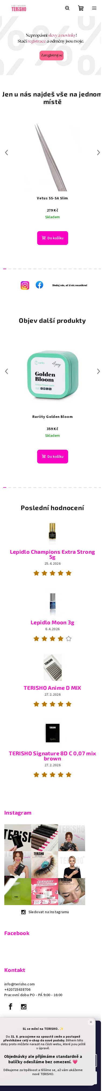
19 (100, 487)
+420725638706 (17, 989)
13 (70, 487)
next (98, 152)
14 (75, 487)
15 (80, 487)
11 (60, 487)
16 (85, 487)
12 (65, 487)
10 (55, 487)
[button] (5, 45)
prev (6, 152)
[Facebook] (10, 1006)
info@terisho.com (19, 984)
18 (95, 487)
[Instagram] (24, 1006)
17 (90, 487)
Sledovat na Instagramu (49, 912)
